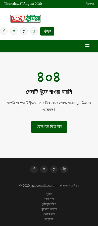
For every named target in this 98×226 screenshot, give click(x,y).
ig (33, 31)
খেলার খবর (49, 214)
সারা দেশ (49, 199)
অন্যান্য (49, 219)
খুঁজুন (47, 31)
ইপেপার (90, 4)
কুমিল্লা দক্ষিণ (49, 204)
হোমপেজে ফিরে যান (49, 127)
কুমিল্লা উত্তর (49, 209)
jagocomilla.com (42, 185)
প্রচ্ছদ (49, 194)
